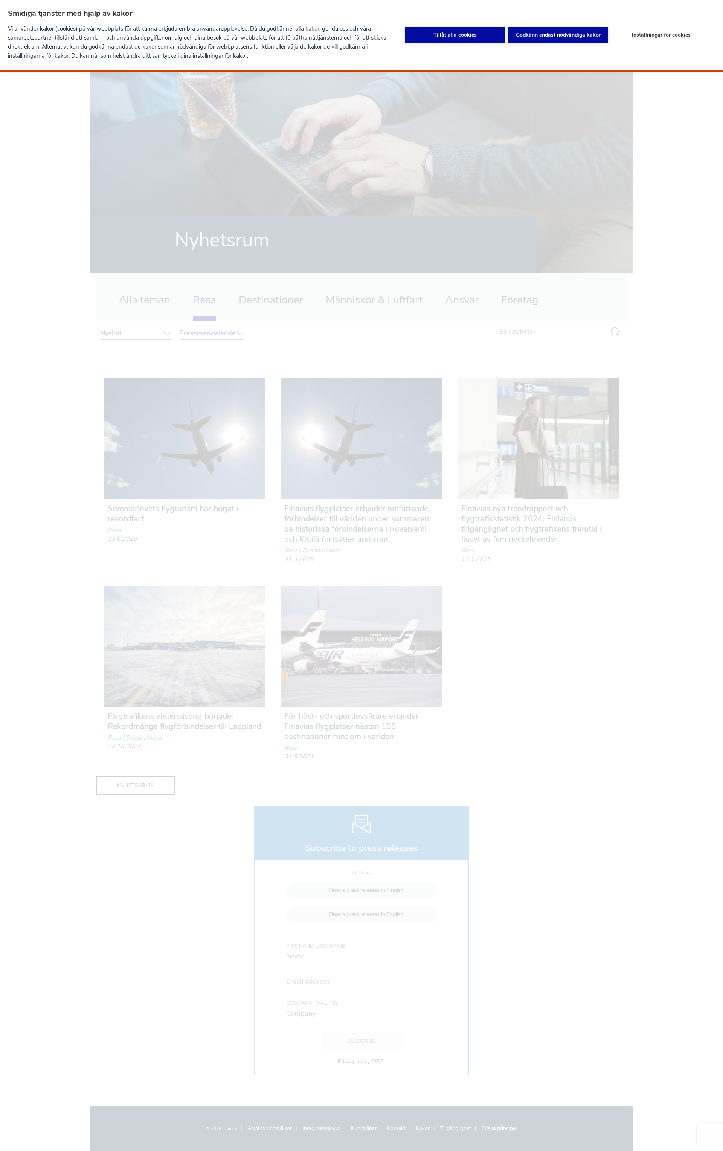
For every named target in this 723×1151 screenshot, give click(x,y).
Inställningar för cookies (661, 34)
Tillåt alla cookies (455, 34)
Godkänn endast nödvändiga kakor (558, 34)
